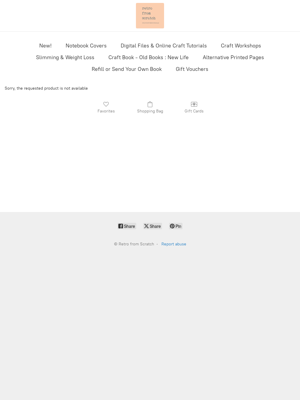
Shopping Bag (150, 111)
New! (45, 45)
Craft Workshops (241, 45)
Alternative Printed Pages (233, 57)
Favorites (106, 111)
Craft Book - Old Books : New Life (148, 57)
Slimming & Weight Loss (65, 57)
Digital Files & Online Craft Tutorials (164, 45)
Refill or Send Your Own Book (127, 69)
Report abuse (173, 244)
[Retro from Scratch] (150, 15)
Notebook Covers (86, 45)
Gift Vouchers (192, 69)
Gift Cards (194, 111)
